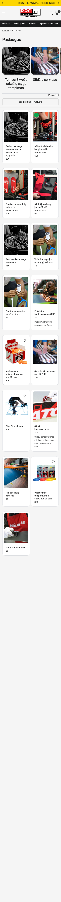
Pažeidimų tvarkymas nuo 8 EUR (44, 312)
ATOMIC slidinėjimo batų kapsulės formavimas (44, 149)
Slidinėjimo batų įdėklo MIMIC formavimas (42, 207)
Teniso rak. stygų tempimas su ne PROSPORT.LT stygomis (14, 150)
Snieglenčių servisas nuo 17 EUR (44, 372)
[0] (56, 13)
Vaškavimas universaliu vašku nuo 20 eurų (14, 374)
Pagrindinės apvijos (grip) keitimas (15, 312)
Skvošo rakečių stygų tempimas (16, 260)
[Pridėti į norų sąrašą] (24, 115)
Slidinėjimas (19, 23)
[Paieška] (51, 13)
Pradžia (5, 30)
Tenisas (32, 23)
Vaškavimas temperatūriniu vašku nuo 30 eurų (43, 495)
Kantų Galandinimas (16, 547)
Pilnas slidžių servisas (12, 494)
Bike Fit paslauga (14, 426)
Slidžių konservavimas (41, 427)
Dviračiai (6, 23)
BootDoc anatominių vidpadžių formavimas (16, 207)
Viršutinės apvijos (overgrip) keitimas (43, 260)
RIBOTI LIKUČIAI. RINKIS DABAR (30, 2)
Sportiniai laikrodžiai (49, 23)
